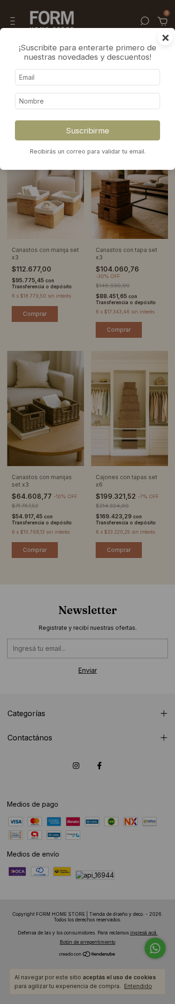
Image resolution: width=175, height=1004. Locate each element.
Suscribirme (87, 130)
